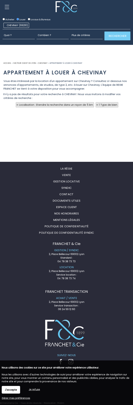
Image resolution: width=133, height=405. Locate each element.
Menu (7, 7)
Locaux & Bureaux (40, 19)
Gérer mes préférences (16, 398)
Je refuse (34, 389)
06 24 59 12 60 (66, 309)
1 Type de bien (108, 105)
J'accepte (11, 389)
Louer (22, 19)
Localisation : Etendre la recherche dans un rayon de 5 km (56, 105)
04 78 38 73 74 (66, 278)
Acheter (9, 19)
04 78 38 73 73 (66, 261)
